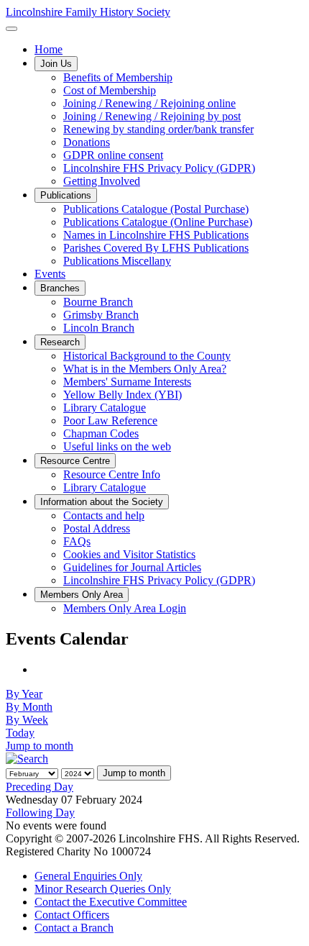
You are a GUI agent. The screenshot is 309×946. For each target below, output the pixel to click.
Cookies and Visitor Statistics (129, 554)
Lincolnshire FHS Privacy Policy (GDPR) (159, 168)
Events (49, 274)
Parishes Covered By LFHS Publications (156, 248)
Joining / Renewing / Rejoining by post (152, 116)
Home (48, 49)
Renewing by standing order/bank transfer (158, 129)
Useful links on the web (117, 446)
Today (20, 733)
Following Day (40, 812)
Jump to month (39, 746)
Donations (86, 142)
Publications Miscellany (117, 261)
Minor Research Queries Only (102, 889)
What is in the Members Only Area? (144, 369)
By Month (29, 707)
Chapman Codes (101, 433)
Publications (65, 195)
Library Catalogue (104, 407)
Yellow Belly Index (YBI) (122, 394)
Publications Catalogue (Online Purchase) (157, 222)
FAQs (77, 541)
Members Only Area (81, 594)
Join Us (56, 63)
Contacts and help (103, 515)
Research (60, 342)
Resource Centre (75, 460)
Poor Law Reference (110, 420)
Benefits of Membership (117, 77)
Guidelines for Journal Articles (132, 567)
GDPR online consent (113, 155)
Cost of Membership (109, 90)
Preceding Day (39, 787)
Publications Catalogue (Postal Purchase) (156, 209)
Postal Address (96, 528)
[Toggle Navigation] (11, 29)
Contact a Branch (74, 928)
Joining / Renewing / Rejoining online (149, 103)
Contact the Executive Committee (110, 902)
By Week (27, 720)
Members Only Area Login (124, 608)
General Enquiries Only (88, 876)
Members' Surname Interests (127, 382)
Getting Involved (101, 181)
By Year (24, 694)
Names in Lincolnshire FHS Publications (156, 235)
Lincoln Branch (98, 328)
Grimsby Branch (101, 315)
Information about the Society (101, 501)
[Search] (27, 758)
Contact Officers (71, 915)
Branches (60, 288)
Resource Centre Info (111, 474)
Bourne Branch (98, 302)
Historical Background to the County (147, 356)
